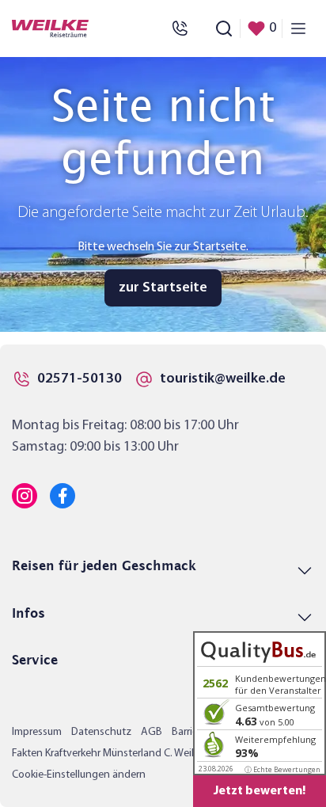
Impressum (37, 732)
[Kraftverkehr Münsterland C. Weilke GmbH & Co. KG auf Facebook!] (62, 495)
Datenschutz (101, 732)
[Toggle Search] (223, 28)
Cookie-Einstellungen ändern (79, 775)
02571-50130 (79, 378)
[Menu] (298, 28)
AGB (151, 732)
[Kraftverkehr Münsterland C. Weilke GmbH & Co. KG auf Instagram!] (24, 495)
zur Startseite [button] (163, 287)
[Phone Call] (179, 28)
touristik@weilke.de (223, 378)
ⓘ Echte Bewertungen (282, 769)
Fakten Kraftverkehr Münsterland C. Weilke (108, 753)
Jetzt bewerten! (259, 791)
